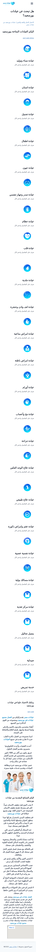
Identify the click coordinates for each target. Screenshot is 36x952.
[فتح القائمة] (32, 3)
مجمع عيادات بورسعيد (18, 923)
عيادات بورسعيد (14, 813)
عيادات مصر (29, 717)
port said (31, 712)
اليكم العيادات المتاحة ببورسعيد (18, 31)
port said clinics (28, 38)
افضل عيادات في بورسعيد (22, 897)
